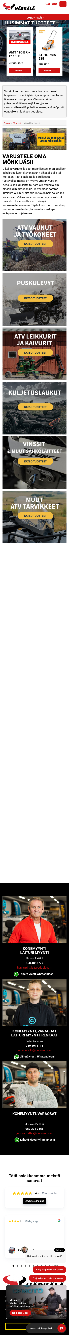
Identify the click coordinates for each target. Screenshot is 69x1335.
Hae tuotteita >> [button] (35, 553)
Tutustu (20, 70)
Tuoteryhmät (34, 17)
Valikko (51, 4)
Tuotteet (17, 123)
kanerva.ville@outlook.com (35, 1050)
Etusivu (7, 123)
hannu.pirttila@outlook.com (34, 967)
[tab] (34, 554)
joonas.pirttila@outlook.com (35, 1133)
